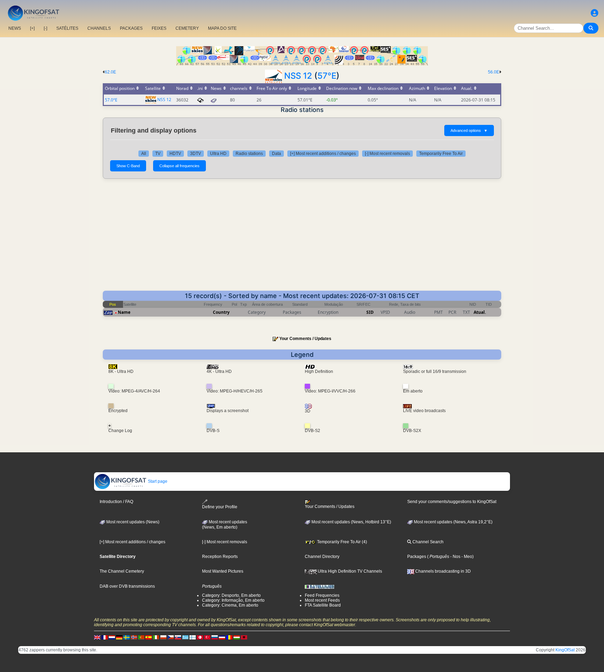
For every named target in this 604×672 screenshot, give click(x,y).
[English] (97, 637)
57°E (326, 76)
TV (157, 153)
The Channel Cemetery (122, 571)
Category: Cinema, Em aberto (230, 605)
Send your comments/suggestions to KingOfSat (451, 501)
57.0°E (111, 100)
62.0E (110, 72)
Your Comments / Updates (305, 338)
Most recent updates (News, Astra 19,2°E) (452, 521)
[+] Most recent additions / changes (323, 153)
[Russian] (214, 637)
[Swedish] (126, 637)
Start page (157, 481)
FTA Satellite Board (323, 605)
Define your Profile (219, 506)
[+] (32, 28)
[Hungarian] (236, 637)
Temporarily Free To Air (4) (341, 541)
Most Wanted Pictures (222, 571)
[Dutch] (112, 637)
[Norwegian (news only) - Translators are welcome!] (134, 637)
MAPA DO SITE (222, 28)
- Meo (466, 556)
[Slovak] (178, 637)
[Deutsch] (119, 637)
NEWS (14, 28)
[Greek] (185, 637)
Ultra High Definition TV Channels (349, 571)
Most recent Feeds (322, 600)
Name (124, 312)
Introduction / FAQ (116, 501)
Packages (416, 556)
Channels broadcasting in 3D (442, 571)
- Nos (454, 556)
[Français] (104, 637)
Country (221, 312)
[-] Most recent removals (387, 153)
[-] (45, 28)
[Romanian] (229, 637)
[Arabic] (200, 637)
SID (370, 312)
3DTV (195, 153)
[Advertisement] (302, 238)
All (143, 153)
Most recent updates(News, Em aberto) (224, 524)
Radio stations (249, 153)
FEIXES (159, 28)
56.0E (493, 72)
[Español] (148, 637)
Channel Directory (322, 556)
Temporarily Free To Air (441, 153)
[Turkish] (207, 637)
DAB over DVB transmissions (127, 586)
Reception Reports (220, 556)
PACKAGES (131, 28)
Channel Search (427, 541)
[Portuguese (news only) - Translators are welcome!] (141, 637)
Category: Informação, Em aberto (233, 600)
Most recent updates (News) (132, 521)
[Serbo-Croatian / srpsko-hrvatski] (222, 637)
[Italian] (156, 637)
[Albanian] (244, 637)
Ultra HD (218, 153)
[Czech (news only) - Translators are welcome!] (170, 637)
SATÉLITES (67, 28)
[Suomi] (192, 637)
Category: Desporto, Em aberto (231, 595)
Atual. (480, 312)
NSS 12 (298, 76)
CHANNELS (99, 28)
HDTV (175, 153)
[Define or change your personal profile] (594, 13)
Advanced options (469, 130)
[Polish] (163, 637)
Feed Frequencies (322, 595)
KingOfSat (565, 650)
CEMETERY (187, 28)
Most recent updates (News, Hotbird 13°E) (350, 521)
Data (276, 153)
